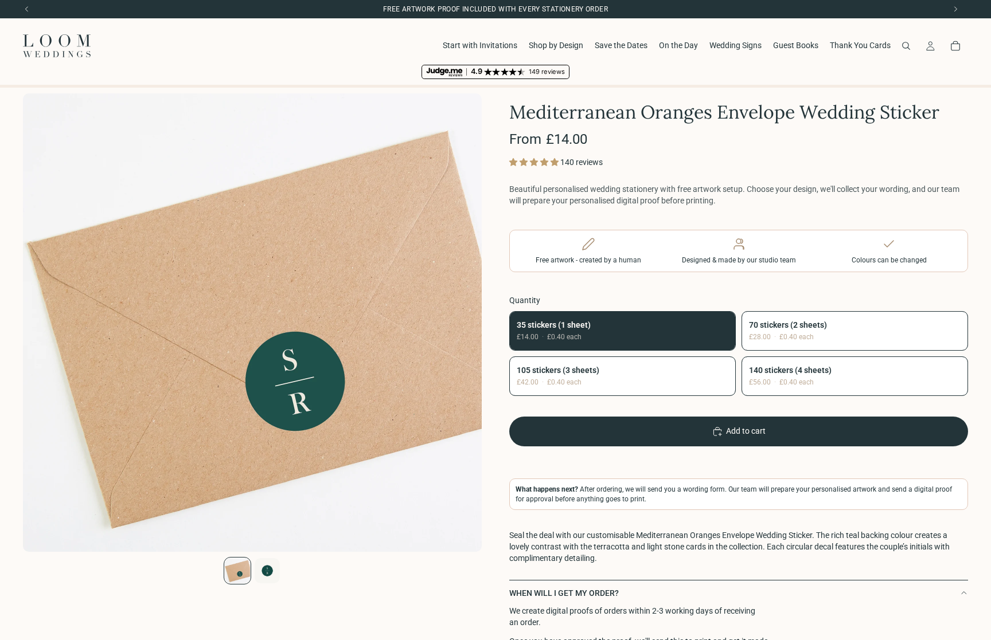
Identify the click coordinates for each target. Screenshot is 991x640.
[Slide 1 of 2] (237, 570)
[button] (534, 162)
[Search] (906, 45)
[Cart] (955, 45)
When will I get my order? (564, 593)
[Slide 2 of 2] (267, 570)
